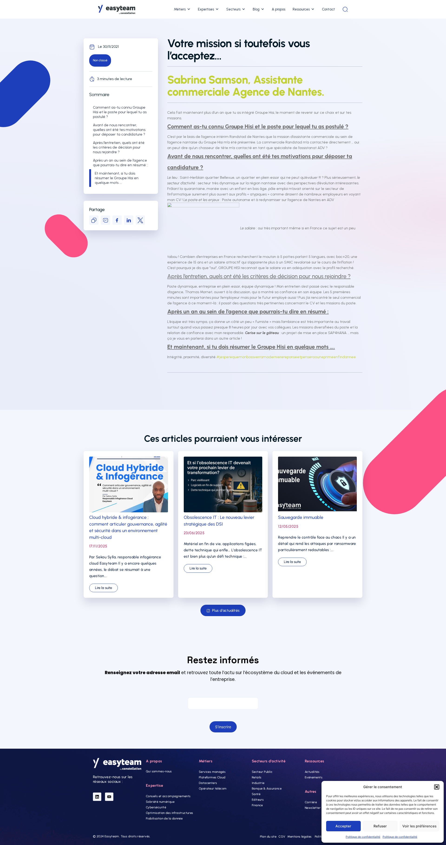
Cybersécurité (156, 807)
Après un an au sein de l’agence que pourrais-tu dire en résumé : (120, 162)
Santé (256, 794)
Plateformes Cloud (212, 777)
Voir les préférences (419, 826)
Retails (257, 777)
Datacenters (208, 783)
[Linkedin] (97, 797)
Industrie (258, 783)
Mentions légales (299, 836)
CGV (282, 836)
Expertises (206, 9)
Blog (256, 9)
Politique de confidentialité (363, 836)
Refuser (380, 826)
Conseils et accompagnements (168, 796)
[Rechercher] (345, 9)
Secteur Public (262, 772)
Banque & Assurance (267, 788)
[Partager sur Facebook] (117, 220)
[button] (436, 787)
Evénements (313, 777)
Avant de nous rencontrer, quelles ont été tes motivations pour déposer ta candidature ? (119, 129)
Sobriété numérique (160, 801)
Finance (257, 805)
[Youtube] (109, 797)
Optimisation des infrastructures (169, 813)
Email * (223, 693)
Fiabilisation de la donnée (164, 818)
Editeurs (258, 799)
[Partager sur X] (140, 220)
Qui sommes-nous (159, 771)
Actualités (312, 772)
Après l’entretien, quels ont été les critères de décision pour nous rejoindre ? (118, 147)
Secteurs (233, 9)
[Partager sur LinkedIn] (128, 220)
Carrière (311, 802)
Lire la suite (103, 588)
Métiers (180, 9)
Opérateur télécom (213, 788)
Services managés (212, 772)
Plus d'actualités (226, 610)
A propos (278, 9)
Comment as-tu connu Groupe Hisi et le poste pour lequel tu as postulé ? (120, 112)
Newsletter (313, 807)
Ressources (301, 9)
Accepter (343, 826)
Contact (328, 9)
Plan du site (268, 836)
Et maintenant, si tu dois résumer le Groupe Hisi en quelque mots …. (116, 178)
